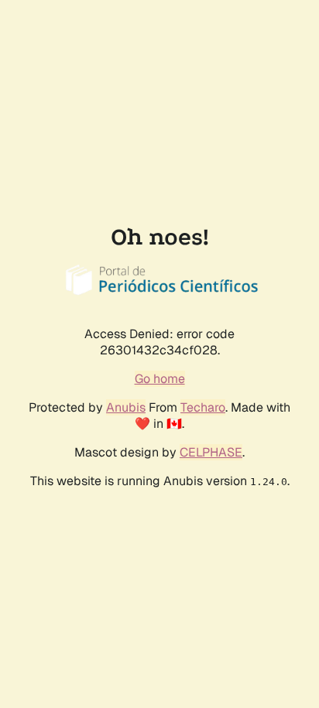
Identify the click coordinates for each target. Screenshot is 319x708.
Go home (160, 379)
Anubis (126, 407)
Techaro (202, 407)
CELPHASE (211, 452)
